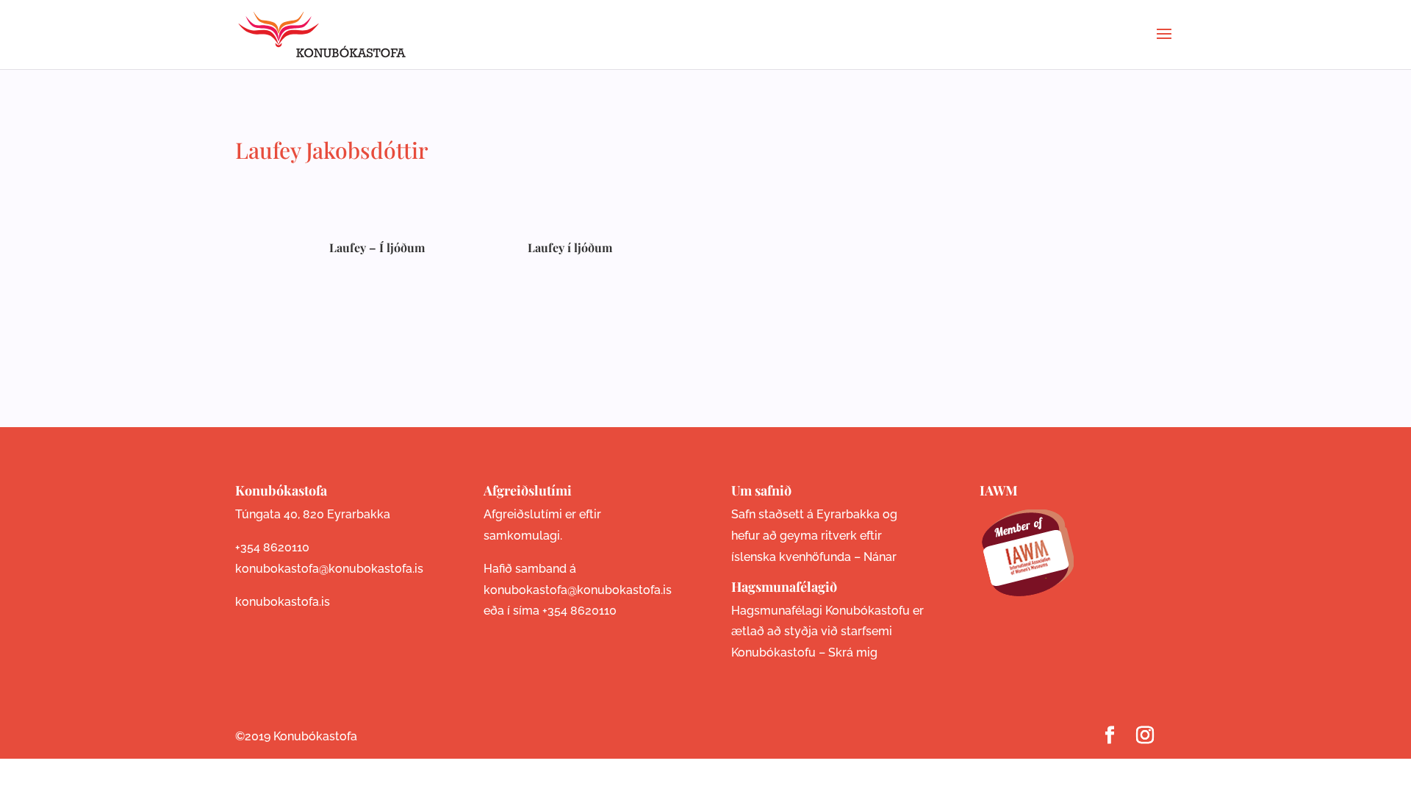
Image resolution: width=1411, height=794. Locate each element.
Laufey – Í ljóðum (377, 247)
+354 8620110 (272, 547)
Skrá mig (852, 652)
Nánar (880, 557)
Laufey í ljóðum (570, 247)
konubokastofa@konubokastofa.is (329, 569)
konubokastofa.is (282, 602)
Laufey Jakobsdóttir (331, 150)
